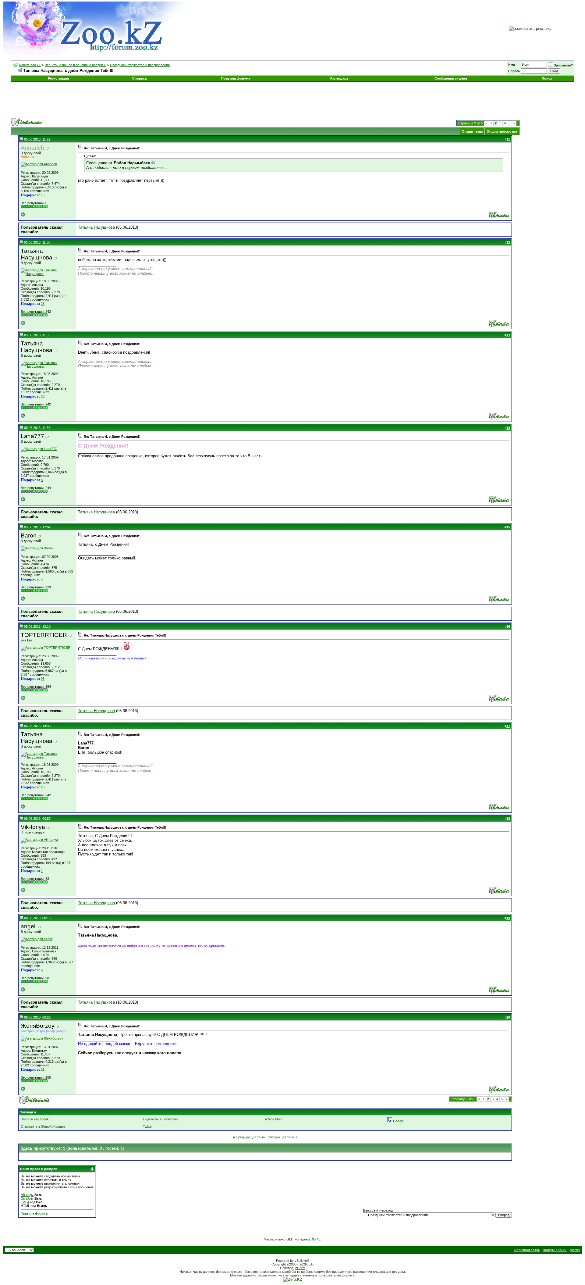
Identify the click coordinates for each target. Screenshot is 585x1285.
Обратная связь (527, 1250)
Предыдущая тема (250, 1137)
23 (42, 303)
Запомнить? (563, 65)
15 (42, 195)
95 (42, 678)
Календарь (339, 78)
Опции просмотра (502, 131)
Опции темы (472, 131)
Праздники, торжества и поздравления (140, 65)
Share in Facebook (35, 1119)
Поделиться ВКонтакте (160, 1119)
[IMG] (25, 1202)
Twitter (148, 1126)
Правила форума (235, 78)
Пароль (514, 71)
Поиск (547, 78)
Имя (511, 64)
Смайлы (27, 1198)
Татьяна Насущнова (96, 227)
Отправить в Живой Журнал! (43, 1126)
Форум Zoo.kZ (30, 65)
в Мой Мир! (273, 1119)
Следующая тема (281, 1137)
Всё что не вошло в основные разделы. (75, 65)
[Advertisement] (292, 100)
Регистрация (58, 78)
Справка (139, 78)
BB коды (27, 1195)
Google (398, 1121)
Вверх (575, 1250)
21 (42, 1069)
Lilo (311, 1264)
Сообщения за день (450, 78)
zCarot (300, 1268)
